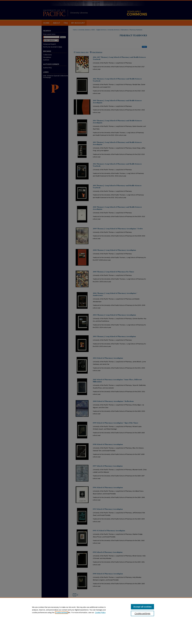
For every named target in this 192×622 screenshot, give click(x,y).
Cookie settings (61, 612)
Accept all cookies (142, 606)
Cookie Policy (100, 612)
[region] (96, 610)
